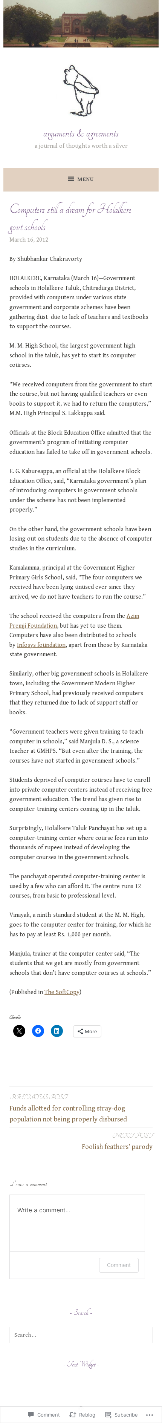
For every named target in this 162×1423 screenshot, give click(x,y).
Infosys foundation (41, 645)
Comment (119, 1265)
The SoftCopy (61, 992)
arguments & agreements (81, 133)
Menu (85, 179)
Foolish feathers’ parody (117, 1141)
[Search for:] (81, 1335)
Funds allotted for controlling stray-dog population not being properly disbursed (68, 1108)
